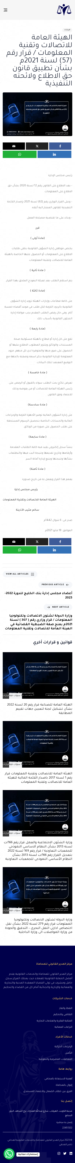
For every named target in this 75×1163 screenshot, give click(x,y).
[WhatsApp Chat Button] (9, 1153)
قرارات (67, 30)
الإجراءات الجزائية (63, 1046)
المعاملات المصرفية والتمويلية (55, 1059)
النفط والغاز (65, 1008)
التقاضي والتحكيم (63, 1014)
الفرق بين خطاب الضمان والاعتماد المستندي (47, 1091)
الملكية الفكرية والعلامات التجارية (54, 1021)
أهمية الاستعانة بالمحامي (58, 1079)
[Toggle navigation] (15, 10)
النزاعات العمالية (63, 1027)
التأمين (68, 1053)
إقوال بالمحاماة (64, 1085)
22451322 (67, 1128)
